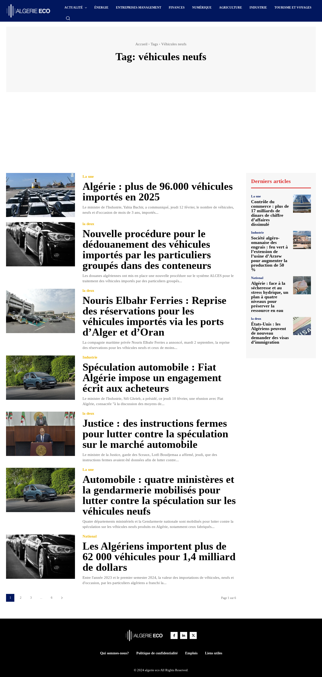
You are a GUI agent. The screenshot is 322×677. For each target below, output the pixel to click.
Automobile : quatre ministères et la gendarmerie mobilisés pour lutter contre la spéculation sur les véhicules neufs (159, 495)
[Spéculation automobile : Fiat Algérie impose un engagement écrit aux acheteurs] (40, 377)
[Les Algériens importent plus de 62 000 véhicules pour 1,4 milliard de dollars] (40, 557)
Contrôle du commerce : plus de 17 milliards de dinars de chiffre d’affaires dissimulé (270, 213)
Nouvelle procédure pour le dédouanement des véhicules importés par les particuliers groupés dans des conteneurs (147, 249)
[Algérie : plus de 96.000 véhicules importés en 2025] (40, 195)
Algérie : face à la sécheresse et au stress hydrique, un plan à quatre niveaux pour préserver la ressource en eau (269, 297)
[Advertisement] (161, 135)
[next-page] (62, 598)
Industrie (90, 357)
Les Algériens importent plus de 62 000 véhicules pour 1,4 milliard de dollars (159, 556)
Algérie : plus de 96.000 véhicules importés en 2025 (158, 192)
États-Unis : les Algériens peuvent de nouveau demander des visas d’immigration (270, 333)
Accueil (141, 44)
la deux (88, 224)
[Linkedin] (183, 635)
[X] (193, 635)
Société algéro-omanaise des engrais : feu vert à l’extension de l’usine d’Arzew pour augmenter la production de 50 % (269, 253)
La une (88, 177)
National (90, 536)
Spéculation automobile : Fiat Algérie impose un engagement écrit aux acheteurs (152, 377)
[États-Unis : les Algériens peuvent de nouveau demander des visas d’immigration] (302, 326)
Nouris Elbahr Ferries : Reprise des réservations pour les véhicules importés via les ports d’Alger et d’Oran (154, 316)
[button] (68, 18)
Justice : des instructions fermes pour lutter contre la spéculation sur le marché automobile (155, 433)
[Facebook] (174, 635)
